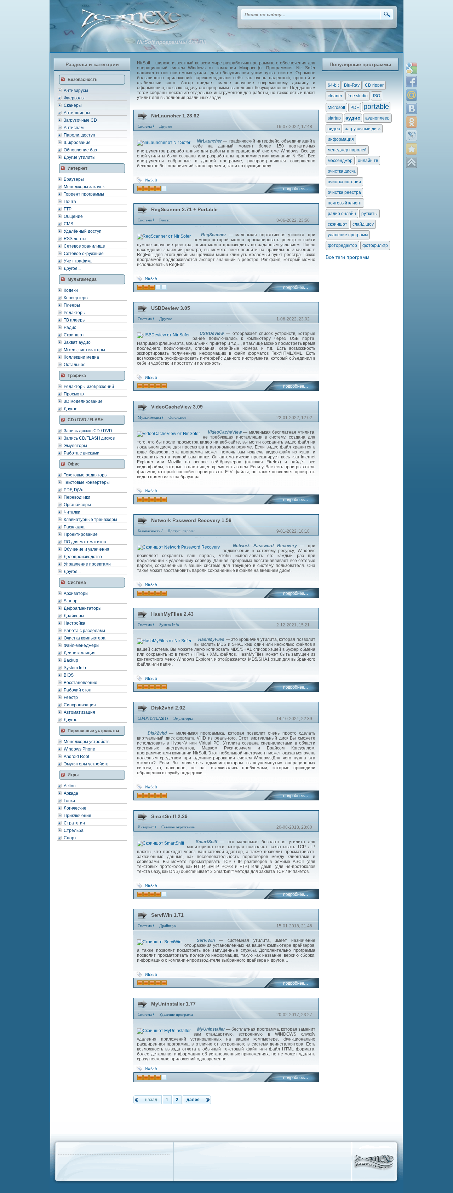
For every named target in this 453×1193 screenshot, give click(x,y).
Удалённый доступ (83, 231)
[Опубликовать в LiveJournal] (411, 135)
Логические (75, 808)
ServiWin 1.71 (167, 915)
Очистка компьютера (84, 638)
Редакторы (75, 312)
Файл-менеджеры (81, 645)
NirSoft (151, 180)
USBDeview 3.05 (170, 308)
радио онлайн (342, 213)
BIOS (69, 675)
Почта (70, 201)
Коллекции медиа (81, 357)
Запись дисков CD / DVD (88, 430)
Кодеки (71, 290)
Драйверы (74, 615)
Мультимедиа (149, 417)
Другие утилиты (80, 157)
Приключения (77, 815)
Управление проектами (87, 564)
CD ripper (374, 85)
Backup (71, 660)
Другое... (72, 268)
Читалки (72, 512)
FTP (67, 209)
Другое (165, 126)
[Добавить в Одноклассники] (411, 122)
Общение (73, 216)
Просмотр (74, 394)
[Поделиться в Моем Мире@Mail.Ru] (411, 95)
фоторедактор (342, 245)
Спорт (70, 837)
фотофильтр (375, 245)
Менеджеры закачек (84, 186)
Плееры (72, 305)
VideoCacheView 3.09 (177, 407)
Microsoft (336, 107)
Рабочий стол (77, 690)
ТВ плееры (75, 320)
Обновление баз (80, 149)
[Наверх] (411, 162)
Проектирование (81, 534)
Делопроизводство (83, 556)
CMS (68, 223)
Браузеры (74, 179)
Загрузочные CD (80, 120)
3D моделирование (83, 401)
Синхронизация (80, 704)
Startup (71, 600)
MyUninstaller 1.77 (173, 1004)
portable (376, 106)
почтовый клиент (345, 203)
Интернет (146, 827)
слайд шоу (363, 224)
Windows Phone (79, 749)
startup (334, 118)
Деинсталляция (80, 652)
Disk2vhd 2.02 (168, 708)
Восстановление (80, 682)
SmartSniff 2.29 (169, 816)
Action (70, 785)
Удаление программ (176, 1014)
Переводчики (77, 497)
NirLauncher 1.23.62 (175, 115)
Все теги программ (347, 257)
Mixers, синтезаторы (84, 349)
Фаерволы (74, 97)
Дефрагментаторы (83, 608)
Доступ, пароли (181, 531)
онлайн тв (368, 160)
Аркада (71, 793)
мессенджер (340, 160)
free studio (358, 95)
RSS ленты (75, 238)
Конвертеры (76, 297)
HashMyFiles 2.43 (172, 614)
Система (145, 126)
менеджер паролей (347, 149)
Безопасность (149, 531)
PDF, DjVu (74, 489)
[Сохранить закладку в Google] (411, 68)
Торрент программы (84, 194)
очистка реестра (344, 192)
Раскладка (74, 527)
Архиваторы (76, 593)
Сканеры (73, 105)
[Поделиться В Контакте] (411, 108)
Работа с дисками (81, 453)
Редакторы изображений (89, 386)
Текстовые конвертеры (87, 482)
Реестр (71, 697)
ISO (376, 95)
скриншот (337, 224)
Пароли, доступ (79, 135)
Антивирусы (76, 90)
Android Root (76, 756)
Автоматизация (79, 712)
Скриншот (74, 334)
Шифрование (77, 142)
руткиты (369, 213)
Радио (70, 327)
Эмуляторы (75, 445)
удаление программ (348, 234)
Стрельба (74, 830)
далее (193, 1099)
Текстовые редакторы (86, 475)
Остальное (75, 364)
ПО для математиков (85, 541)
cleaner (335, 95)
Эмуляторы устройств (86, 763)
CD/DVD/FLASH (152, 718)
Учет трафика (78, 261)
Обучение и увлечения (86, 549)
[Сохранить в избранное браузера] (411, 149)
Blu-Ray (352, 85)
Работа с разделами (84, 630)
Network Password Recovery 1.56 (191, 520)
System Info (75, 667)
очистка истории (344, 181)
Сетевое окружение (84, 253)
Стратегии (74, 823)
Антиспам (74, 127)
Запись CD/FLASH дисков (89, 438)
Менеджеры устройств (86, 741)
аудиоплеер (377, 118)
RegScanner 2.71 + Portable (184, 209)
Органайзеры (77, 504)
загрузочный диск (362, 128)
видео (333, 128)
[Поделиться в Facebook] (411, 81)
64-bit (333, 85)
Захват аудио (77, 342)
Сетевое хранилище (84, 246)
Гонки (69, 800)
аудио (353, 118)
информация (341, 139)
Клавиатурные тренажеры (90, 519)
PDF (354, 107)
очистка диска (342, 171)
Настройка (74, 623)
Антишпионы (77, 112)
